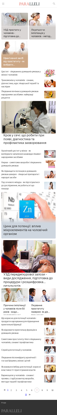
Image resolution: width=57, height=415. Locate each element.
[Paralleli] (29, 4)
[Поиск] (54, 3)
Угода (3, 403)
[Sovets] (11, 411)
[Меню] (3, 4)
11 (26, 394)
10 (52, 390)
